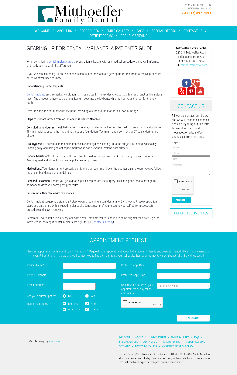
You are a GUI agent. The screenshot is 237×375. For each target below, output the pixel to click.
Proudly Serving (134, 35)
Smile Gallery (117, 30)
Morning (73, 304)
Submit (181, 200)
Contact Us (193, 30)
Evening (95, 309)
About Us (64, 30)
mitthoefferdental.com (194, 65)
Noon (94, 304)
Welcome (42, 30)
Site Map (124, 346)
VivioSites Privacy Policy (177, 346)
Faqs (140, 30)
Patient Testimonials (191, 213)
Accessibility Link (146, 346)
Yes (93, 296)
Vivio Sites (54, 341)
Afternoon (74, 309)
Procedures (89, 30)
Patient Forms (101, 35)
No (70, 296)
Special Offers (164, 30)
